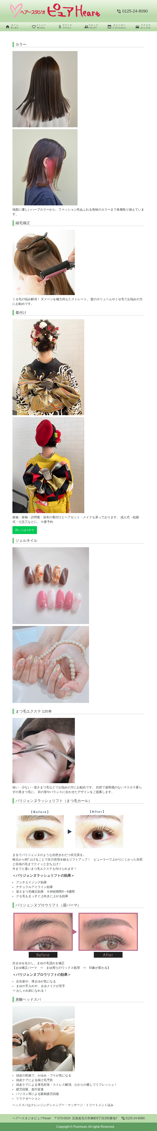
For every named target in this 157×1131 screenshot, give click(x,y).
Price (65, 26)
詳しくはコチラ (24, 530)
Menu (39, 26)
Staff (91, 26)
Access (143, 26)
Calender (116, 26)
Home (12, 26)
